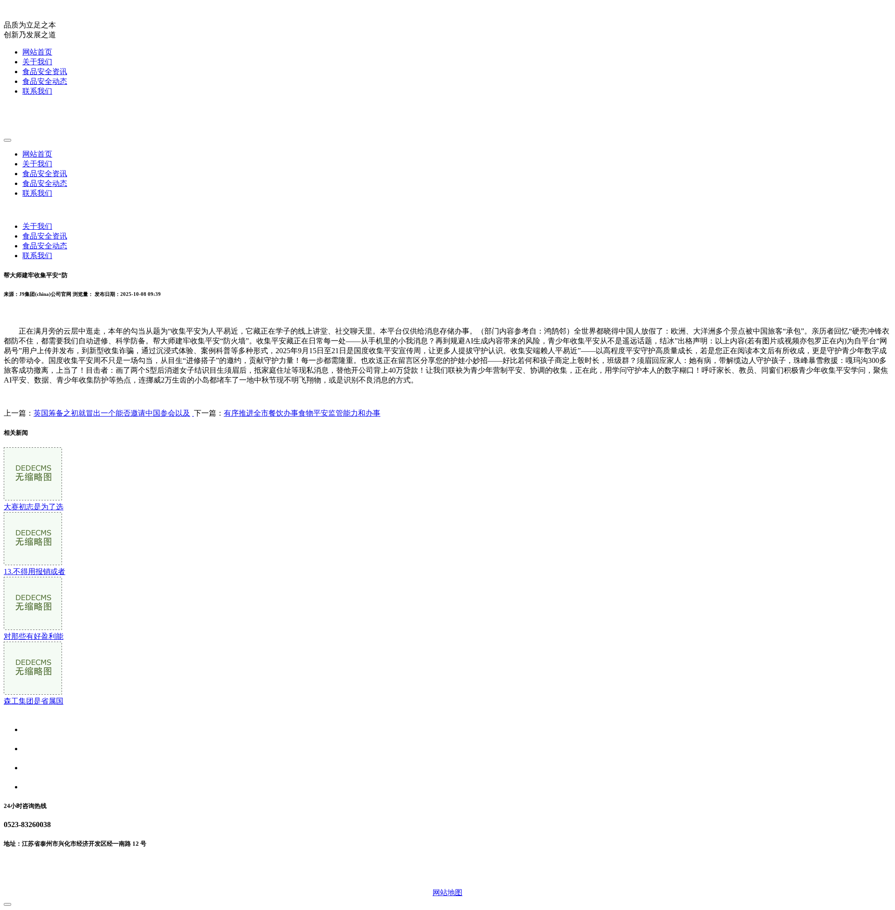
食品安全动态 (44, 81)
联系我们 (37, 91)
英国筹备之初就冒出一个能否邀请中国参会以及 (112, 413)
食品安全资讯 (44, 71)
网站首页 (37, 52)
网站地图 (447, 892)
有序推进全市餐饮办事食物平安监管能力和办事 (302, 413)
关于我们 (37, 62)
